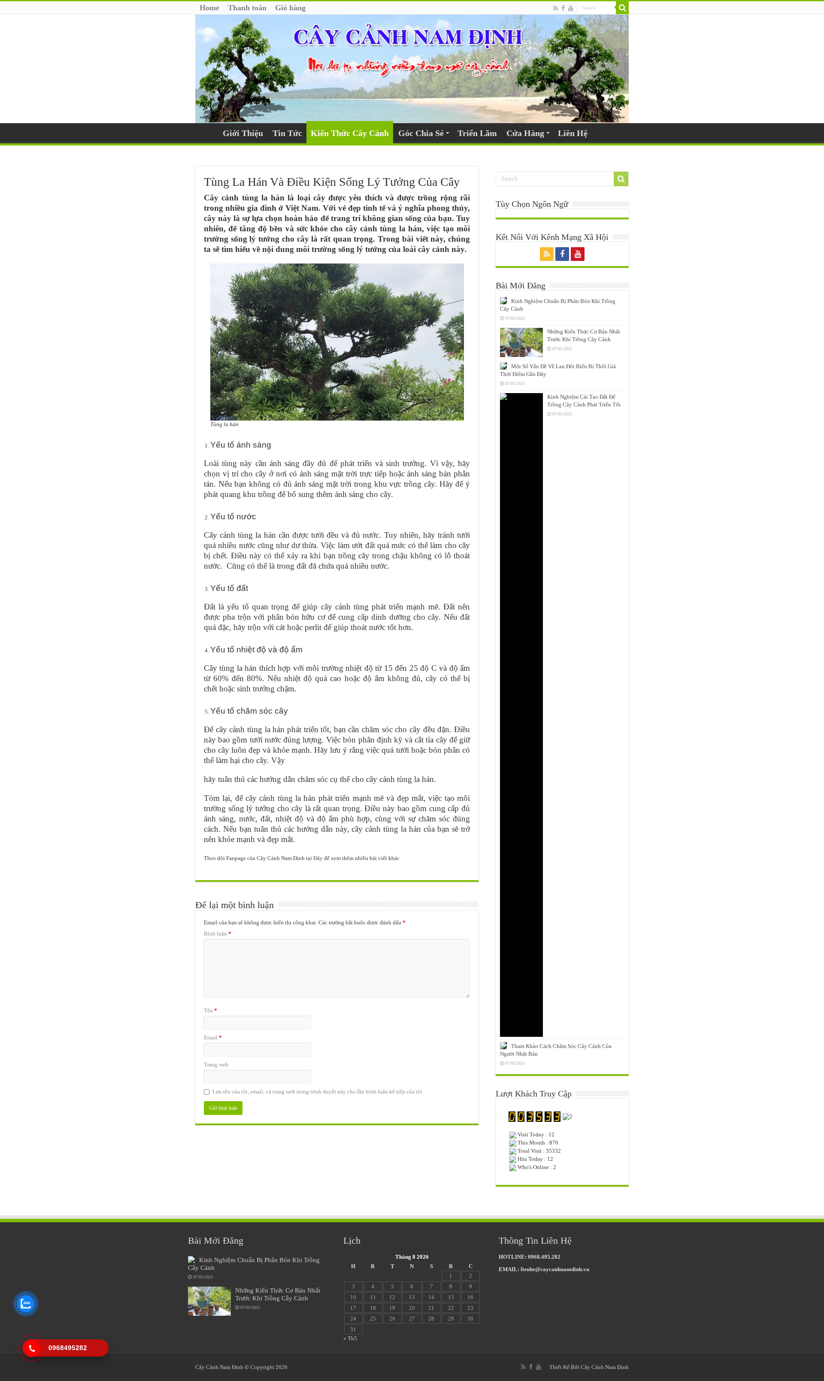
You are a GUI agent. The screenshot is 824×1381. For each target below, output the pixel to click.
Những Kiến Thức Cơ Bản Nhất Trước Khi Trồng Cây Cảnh (277, 1294)
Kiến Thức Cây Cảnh (350, 133)
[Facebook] (563, 8)
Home (209, 7)
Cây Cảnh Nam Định (605, 1367)
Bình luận (217, 933)
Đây (318, 858)
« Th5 (350, 1338)
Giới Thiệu (243, 133)
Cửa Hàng (525, 133)
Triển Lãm (477, 133)
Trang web (216, 1064)
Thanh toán (247, 7)
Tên (210, 1010)
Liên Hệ (573, 133)
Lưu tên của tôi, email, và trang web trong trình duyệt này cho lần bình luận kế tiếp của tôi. (318, 1091)
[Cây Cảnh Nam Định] (412, 69)
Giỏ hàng (290, 7)
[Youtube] (570, 8)
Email (213, 1037)
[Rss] (555, 8)
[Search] (622, 7)
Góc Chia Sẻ (421, 133)
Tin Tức (287, 133)
